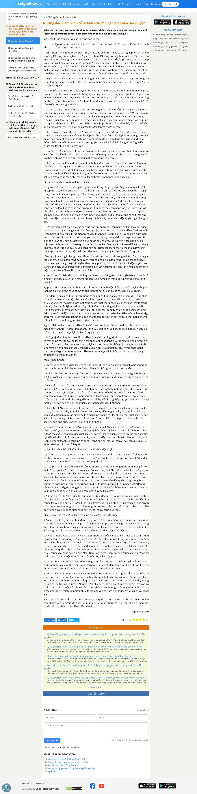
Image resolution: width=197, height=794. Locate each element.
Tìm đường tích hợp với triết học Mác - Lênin (65, 759)
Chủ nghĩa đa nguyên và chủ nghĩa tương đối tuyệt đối (70, 768)
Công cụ (155, 4)
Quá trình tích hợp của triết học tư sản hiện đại (66, 762)
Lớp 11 (58, 4)
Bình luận (51, 620)
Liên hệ (25, 783)
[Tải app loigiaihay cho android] (162, 22)
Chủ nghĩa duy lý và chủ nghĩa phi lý (61, 765)
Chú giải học (50, 771)
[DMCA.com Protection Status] (74, 789)
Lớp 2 (138, 4)
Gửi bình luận (52, 740)
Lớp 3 (129, 4)
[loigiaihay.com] (30, 5)
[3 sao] (140, 619)
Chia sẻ (63, 620)
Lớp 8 (85, 4)
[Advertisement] (173, 95)
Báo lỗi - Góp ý (96, 693)
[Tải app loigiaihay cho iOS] (181, 22)
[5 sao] (146, 619)
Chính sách (39, 783)
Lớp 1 (147, 4)
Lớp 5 (111, 4)
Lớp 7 (93, 4)
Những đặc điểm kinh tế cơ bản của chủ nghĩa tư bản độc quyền (94, 23)
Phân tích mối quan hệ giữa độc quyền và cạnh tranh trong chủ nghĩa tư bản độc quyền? (91, 656)
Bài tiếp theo (96, 627)
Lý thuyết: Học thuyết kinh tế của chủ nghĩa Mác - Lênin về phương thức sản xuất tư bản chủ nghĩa (96, 677)
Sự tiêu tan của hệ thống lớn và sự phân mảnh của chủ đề (172, 50)
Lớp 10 (67, 4)
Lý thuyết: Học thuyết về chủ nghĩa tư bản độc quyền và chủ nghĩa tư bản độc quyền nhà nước (94, 646)
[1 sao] (134, 619)
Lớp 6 (102, 4)
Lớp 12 (49, 4)
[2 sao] (137, 619)
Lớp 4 (120, 4)
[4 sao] (143, 619)
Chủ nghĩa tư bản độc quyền (62, 17)
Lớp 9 (76, 4)
